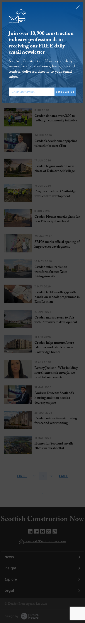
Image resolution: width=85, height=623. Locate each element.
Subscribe (65, 92)
